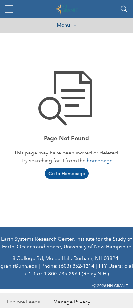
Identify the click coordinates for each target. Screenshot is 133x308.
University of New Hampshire (97, 246)
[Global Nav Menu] (9, 9)
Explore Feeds (23, 302)
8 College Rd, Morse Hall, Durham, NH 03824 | (66, 258)
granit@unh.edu (18, 266)
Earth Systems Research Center (37, 239)
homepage (100, 160)
